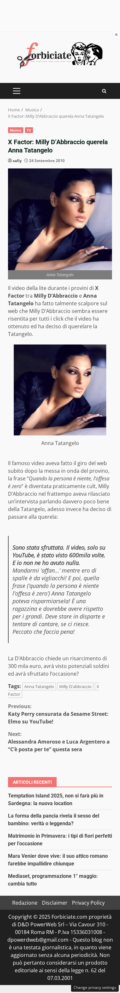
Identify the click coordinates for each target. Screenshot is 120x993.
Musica (15, 130)
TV (29, 130)
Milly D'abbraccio (75, 686)
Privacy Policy (88, 902)
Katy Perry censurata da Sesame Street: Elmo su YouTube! (58, 714)
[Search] (104, 91)
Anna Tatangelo (39, 686)
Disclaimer (55, 902)
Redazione (24, 902)
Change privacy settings (95, 987)
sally (17, 160)
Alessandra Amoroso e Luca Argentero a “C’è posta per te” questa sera (59, 741)
